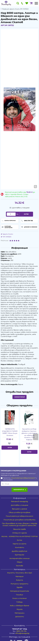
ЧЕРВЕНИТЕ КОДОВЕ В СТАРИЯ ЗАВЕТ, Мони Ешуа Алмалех (9, 432)
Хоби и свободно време (19, 606)
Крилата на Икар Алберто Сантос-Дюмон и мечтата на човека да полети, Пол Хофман (29, 434)
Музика (19, 609)
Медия (19, 562)
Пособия (19, 595)
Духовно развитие (19, 551)
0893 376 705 (21, 631)
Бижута (19, 580)
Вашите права (19, 529)
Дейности (19, 617)
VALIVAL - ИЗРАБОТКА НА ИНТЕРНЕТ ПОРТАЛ (19, 536)
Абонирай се (18, 489)
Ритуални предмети (19, 584)
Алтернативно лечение (20, 558)
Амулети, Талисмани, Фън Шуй (19, 573)
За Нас (19, 540)
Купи (26, 214)
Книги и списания (19, 598)
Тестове (19, 566)
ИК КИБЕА (7, 237)
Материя (19, 576)
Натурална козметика (19, 591)
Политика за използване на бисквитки (19, 520)
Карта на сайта (19, 544)
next (35, 437)
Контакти (19, 547)
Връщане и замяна (19, 509)
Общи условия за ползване (19, 512)
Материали (19, 613)
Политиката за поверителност (23, 478)
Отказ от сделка (19, 533)
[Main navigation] (36, 3)
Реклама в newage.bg (19, 501)
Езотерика (19, 555)
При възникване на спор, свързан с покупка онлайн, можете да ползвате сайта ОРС (19, 524)
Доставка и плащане (19, 505)
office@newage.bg (22, 633)
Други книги (8, 234)
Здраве (20, 587)
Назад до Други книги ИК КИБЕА (15, 9)
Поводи (19, 602)
